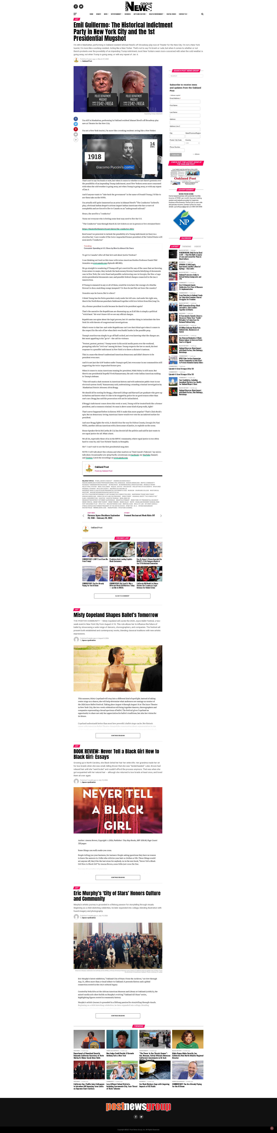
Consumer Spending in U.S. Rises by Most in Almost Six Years (109, 248)
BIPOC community (148, 483)
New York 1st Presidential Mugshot (145, 500)
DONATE (98, 14)
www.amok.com (100, 263)
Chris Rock (114, 485)
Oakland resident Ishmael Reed (147, 502)
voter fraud (87, 508)
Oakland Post (87, 61)
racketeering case (115, 504)
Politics (102, 504)
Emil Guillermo (104, 486)
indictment (127, 496)
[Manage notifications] (272, 1128)
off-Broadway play (90, 504)
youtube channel (125, 508)
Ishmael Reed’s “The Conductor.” (145, 496)
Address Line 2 (175, 126)
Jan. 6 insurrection (90, 498)
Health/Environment (156, 14)
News (105, 14)
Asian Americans (133, 483)
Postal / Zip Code (176, 140)
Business (128, 14)
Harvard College (142, 490)
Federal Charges (89, 488)
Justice (102, 498)
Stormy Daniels (151, 504)
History (86, 492)
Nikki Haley (125, 502)
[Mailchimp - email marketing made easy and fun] (196, 154)
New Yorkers (114, 502)
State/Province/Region (192, 133)
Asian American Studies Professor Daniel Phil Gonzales (104, 483)
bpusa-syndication (89, 640)
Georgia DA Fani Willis (119, 488)
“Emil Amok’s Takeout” (104, 481)
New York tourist (100, 502)
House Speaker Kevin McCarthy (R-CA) (105, 492)
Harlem (131, 490)
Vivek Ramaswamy (146, 506)
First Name (173, 105)
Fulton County (103, 488)
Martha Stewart (123, 500)
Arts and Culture (140, 14)
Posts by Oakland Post (103, 471)
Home (91, 14)
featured (157, 486)
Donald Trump (149, 485)
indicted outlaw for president (109, 496)
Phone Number (175, 147)
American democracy (122, 481)
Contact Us (183, 14)
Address (172, 119)
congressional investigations (131, 485)
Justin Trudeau (113, 498)
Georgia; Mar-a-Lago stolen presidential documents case (105, 490)
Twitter (130, 506)
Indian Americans (89, 496)
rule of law (139, 504)
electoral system (90, 486)
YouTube (146, 455)
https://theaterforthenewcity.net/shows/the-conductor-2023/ (108, 229)
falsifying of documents (142, 486)
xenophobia (113, 508)
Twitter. (89, 457)
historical (155, 490)
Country (188, 140)
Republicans (128, 504)
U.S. (136, 506)
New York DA (87, 502)
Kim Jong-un (125, 498)
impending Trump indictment (143, 494)
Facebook (135, 455)
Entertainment (116, 14)
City (171, 133)
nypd (132, 502)
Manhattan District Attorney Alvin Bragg (99, 500)
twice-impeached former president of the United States (104, 506)
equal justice (117, 486)
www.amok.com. (100, 508)
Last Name (173, 112)
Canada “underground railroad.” (95, 485)
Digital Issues (171, 14)
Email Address (175, 98)
